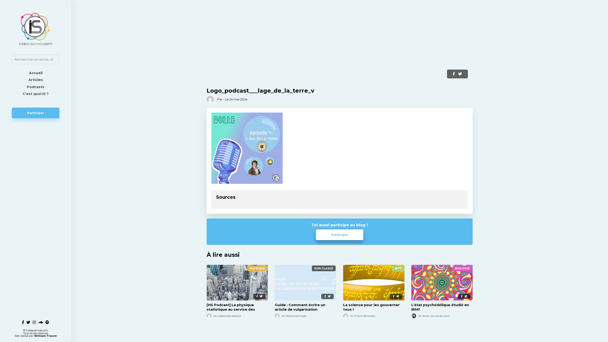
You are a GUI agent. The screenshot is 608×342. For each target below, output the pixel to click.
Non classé (323, 268)
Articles (35, 80)
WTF (398, 268)
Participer (35, 113)
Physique (257, 268)
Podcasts (35, 87)
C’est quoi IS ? (36, 94)
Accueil (36, 73)
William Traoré (45, 335)
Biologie (462, 268)
